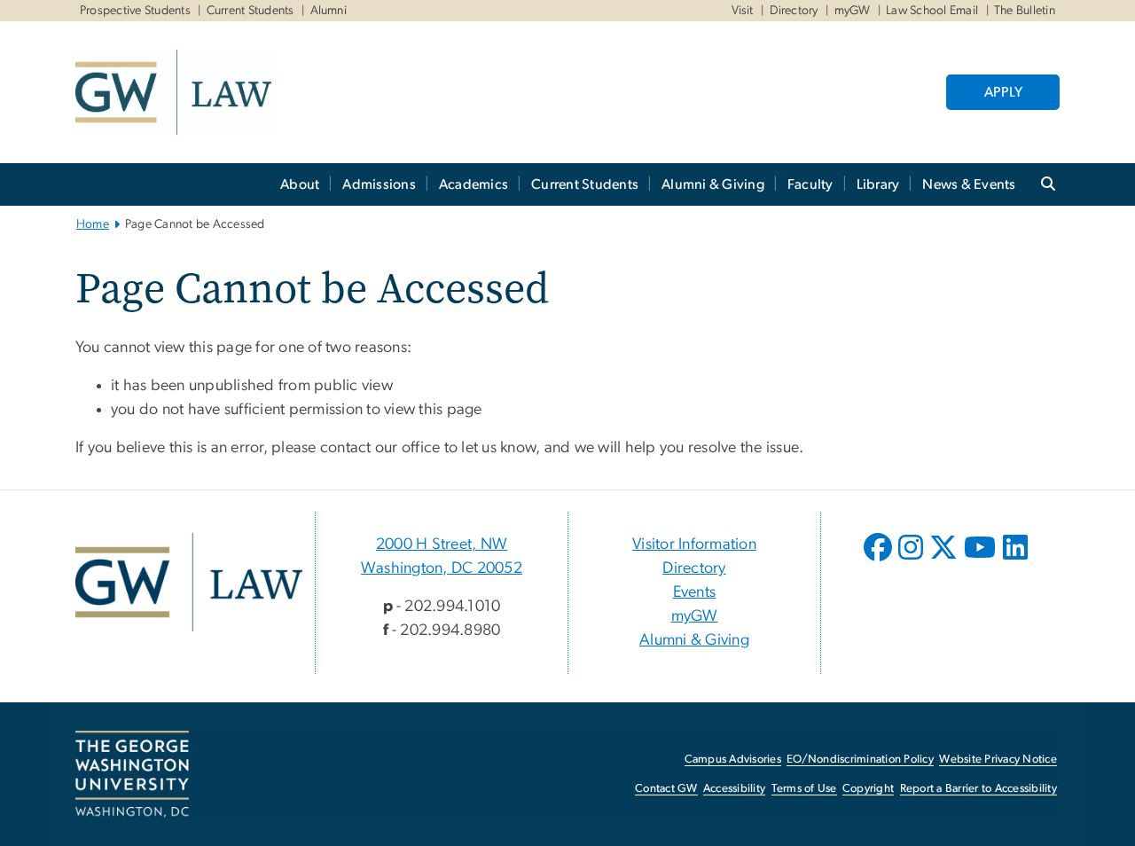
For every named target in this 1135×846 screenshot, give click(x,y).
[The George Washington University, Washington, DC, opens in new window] (132, 774)
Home (92, 224)
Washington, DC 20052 (441, 568)
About (299, 184)
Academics (473, 184)
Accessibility (734, 789)
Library (878, 184)
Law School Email (932, 10)
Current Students (250, 10)
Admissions (379, 184)
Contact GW (666, 789)
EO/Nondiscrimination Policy (860, 759)
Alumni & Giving (712, 184)
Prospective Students (135, 10)
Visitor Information (694, 544)
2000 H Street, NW (441, 544)
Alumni (329, 10)
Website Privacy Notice (998, 759)
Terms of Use (804, 789)
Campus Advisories (733, 759)
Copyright (868, 789)
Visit (743, 10)
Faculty (810, 184)
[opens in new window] (880, 560)
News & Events (968, 184)
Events (694, 592)
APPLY (1003, 92)
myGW (852, 10)
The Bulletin (1024, 10)
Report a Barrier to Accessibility (978, 789)
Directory (794, 10)
